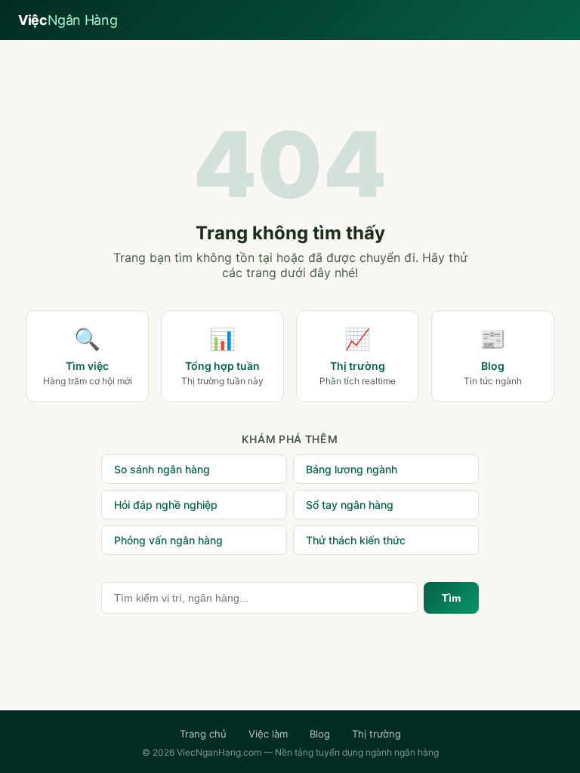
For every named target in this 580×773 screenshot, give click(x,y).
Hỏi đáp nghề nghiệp (166, 504)
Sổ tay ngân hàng (349, 504)
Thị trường (376, 734)
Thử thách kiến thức (356, 540)
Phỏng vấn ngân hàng (168, 540)
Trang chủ (203, 734)
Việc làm (268, 734)
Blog (320, 734)
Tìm (451, 598)
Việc (67, 20)
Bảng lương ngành (351, 469)
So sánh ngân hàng (162, 469)
